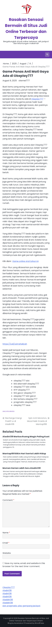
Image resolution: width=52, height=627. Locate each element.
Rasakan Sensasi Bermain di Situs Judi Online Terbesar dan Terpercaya (29, 619)
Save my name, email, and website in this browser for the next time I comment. (24, 565)
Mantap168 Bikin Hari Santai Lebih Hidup (24, 453)
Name (6, 532)
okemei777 (24, 80)
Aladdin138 (8, 599)
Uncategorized (8, 411)
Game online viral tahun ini (25, 261)
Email (6, 542)
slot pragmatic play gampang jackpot (21, 605)
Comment (8, 500)
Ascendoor (18, 623)
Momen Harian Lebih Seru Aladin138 (22, 468)
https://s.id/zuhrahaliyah (15, 343)
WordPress (39, 623)
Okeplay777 (37, 98)
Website (7, 553)
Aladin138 (7, 590)
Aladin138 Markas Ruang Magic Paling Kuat (26, 436)
